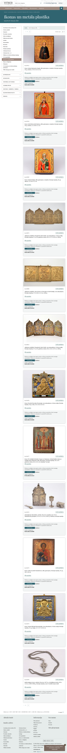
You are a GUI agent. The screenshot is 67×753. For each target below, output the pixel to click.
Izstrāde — (35, 751)
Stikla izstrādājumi (7, 36)
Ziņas (49, 720)
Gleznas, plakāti (6, 29)
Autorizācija (48, 3)
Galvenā (5, 12)
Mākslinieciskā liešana (8, 38)
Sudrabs (4, 40)
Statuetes (5, 32)
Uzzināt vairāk (54, 749)
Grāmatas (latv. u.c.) (7, 53)
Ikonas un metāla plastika (8, 59)
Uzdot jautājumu (60, 65)
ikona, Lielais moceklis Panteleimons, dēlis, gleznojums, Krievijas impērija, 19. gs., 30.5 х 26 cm (44, 571)
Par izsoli (50, 724)
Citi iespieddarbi (6, 57)
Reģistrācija (54, 3)
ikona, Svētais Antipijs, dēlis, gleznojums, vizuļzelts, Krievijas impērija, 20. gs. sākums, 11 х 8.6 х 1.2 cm (43, 180)
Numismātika (6, 42)
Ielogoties (29, 81)
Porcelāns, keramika (7, 34)
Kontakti (35, 730)
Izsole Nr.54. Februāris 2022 (23, 12)
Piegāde (35, 728)
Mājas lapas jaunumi (38, 722)
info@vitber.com (37, 749)
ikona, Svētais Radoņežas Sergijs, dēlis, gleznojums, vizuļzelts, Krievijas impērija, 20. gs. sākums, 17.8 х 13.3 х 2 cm (44, 69)
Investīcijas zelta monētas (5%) (9, 27)
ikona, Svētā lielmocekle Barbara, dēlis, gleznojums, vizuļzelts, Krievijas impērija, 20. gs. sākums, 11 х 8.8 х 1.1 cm (44, 124)
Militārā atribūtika (7, 48)
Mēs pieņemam (37, 720)
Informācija (38, 717)
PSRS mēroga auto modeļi (8, 69)
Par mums (36, 732)
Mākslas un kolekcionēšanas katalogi (11, 55)
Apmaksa (35, 726)
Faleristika (5, 46)
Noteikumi (41, 8)
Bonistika (5, 44)
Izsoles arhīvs (8, 723)
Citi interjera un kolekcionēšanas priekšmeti (10, 66)
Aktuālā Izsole (8, 717)
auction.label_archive (12, 12)
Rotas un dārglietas (7, 61)
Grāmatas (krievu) (7, 50)
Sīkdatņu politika (37, 736)
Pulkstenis (5, 64)
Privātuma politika (37, 734)
